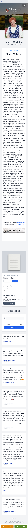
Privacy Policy (10, 522)
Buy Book (15, 281)
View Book (7, 281)
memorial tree (21, 222)
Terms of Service (18, 522)
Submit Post (14, 327)
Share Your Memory (9, 303)
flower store (21, 224)
